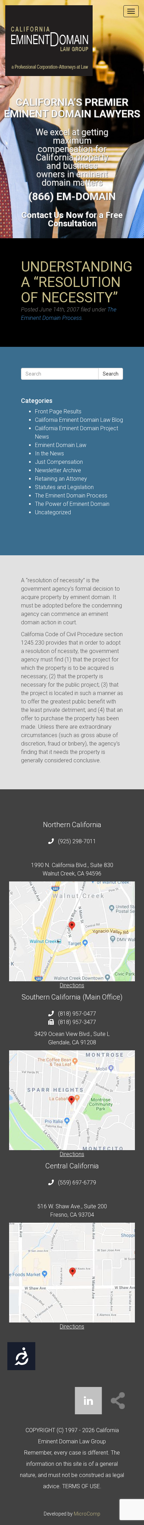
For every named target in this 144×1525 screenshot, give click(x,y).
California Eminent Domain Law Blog (79, 420)
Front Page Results (58, 411)
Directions (72, 985)
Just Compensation (59, 462)
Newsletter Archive (58, 470)
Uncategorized (53, 512)
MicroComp (87, 1514)
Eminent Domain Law (60, 445)
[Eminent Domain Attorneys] (72, 40)
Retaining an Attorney (61, 478)
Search (110, 374)
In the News (49, 453)
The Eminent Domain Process (71, 495)
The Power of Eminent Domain (72, 504)
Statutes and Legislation (64, 487)
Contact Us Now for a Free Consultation (72, 219)
